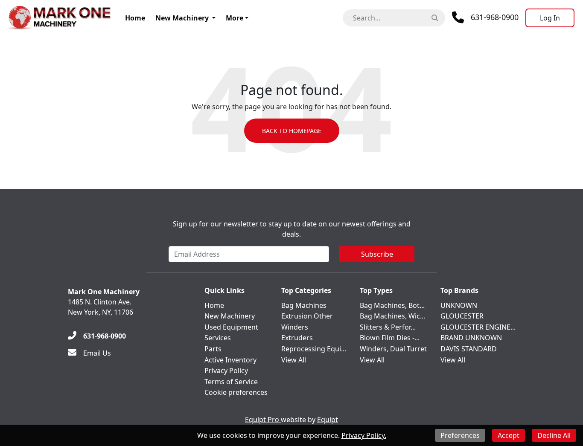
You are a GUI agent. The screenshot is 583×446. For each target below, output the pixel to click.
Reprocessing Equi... (313, 348)
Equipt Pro (263, 419)
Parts (213, 348)
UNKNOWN (458, 305)
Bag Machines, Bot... (392, 305)
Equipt (327, 419)
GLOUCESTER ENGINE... (478, 327)
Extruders (297, 337)
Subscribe (377, 254)
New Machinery (182, 18)
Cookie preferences (236, 392)
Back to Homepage (291, 131)
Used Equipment (231, 327)
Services (217, 337)
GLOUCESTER (462, 316)
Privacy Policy (226, 370)
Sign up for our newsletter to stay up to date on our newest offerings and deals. (292, 229)
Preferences (460, 435)
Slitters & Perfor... (388, 327)
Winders (294, 327)
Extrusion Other (307, 316)
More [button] (234, 18)
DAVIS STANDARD (468, 348)
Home (135, 18)
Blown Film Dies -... (390, 337)
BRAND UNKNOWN (471, 337)
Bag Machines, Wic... (392, 316)
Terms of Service (231, 381)
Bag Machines (303, 305)
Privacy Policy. (363, 435)
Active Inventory (230, 360)
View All (293, 360)
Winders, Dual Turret (393, 348)
